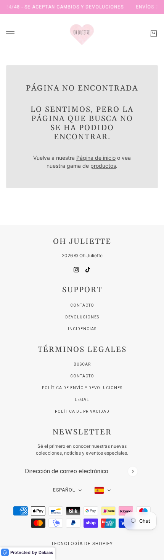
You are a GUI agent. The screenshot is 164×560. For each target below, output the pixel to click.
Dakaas (46, 552)
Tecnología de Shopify (82, 543)
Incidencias (82, 329)
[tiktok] (87, 269)
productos (103, 165)
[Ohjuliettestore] (82, 33)
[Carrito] (154, 33)
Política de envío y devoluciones (82, 388)
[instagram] (76, 269)
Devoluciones (82, 317)
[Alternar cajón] (10, 33)
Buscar (82, 364)
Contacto (82, 305)
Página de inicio (96, 157)
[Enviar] (132, 471)
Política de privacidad (82, 411)
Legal (82, 400)
